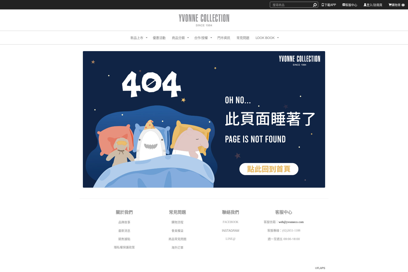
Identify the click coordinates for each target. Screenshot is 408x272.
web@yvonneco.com (291, 222)
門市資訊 (223, 37)
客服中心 (351, 5)
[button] (135, 37)
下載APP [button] (330, 5)
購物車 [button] (398, 5)
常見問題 (243, 37)
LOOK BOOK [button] (265, 37)
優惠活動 (159, 37)
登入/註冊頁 (374, 5)
